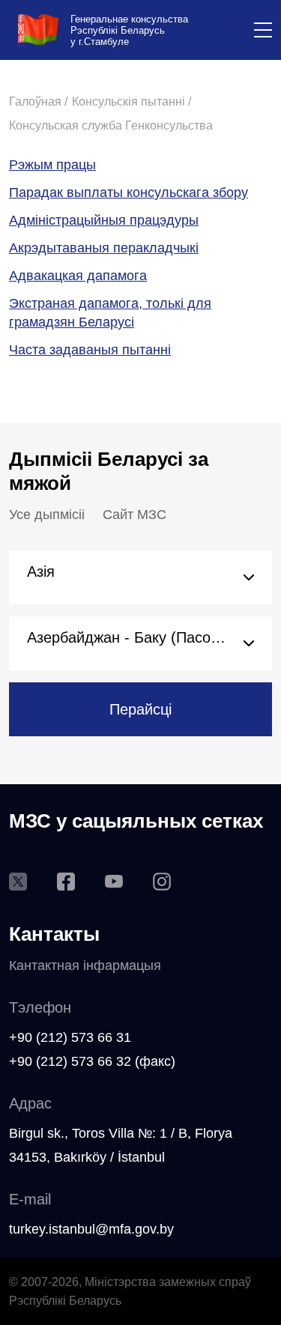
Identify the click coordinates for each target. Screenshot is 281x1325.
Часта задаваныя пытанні (90, 349)
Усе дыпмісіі (47, 514)
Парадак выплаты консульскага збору (128, 192)
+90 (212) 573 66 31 (70, 1037)
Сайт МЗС (134, 514)
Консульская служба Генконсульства (111, 125)
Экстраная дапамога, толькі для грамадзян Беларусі (110, 313)
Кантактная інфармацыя (85, 965)
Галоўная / (38, 101)
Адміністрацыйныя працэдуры (104, 220)
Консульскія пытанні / (131, 101)
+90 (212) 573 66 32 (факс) (92, 1061)
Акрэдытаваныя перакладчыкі (104, 247)
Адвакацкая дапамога (78, 275)
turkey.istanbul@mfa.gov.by (91, 1229)
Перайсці (140, 709)
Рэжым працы (52, 164)
